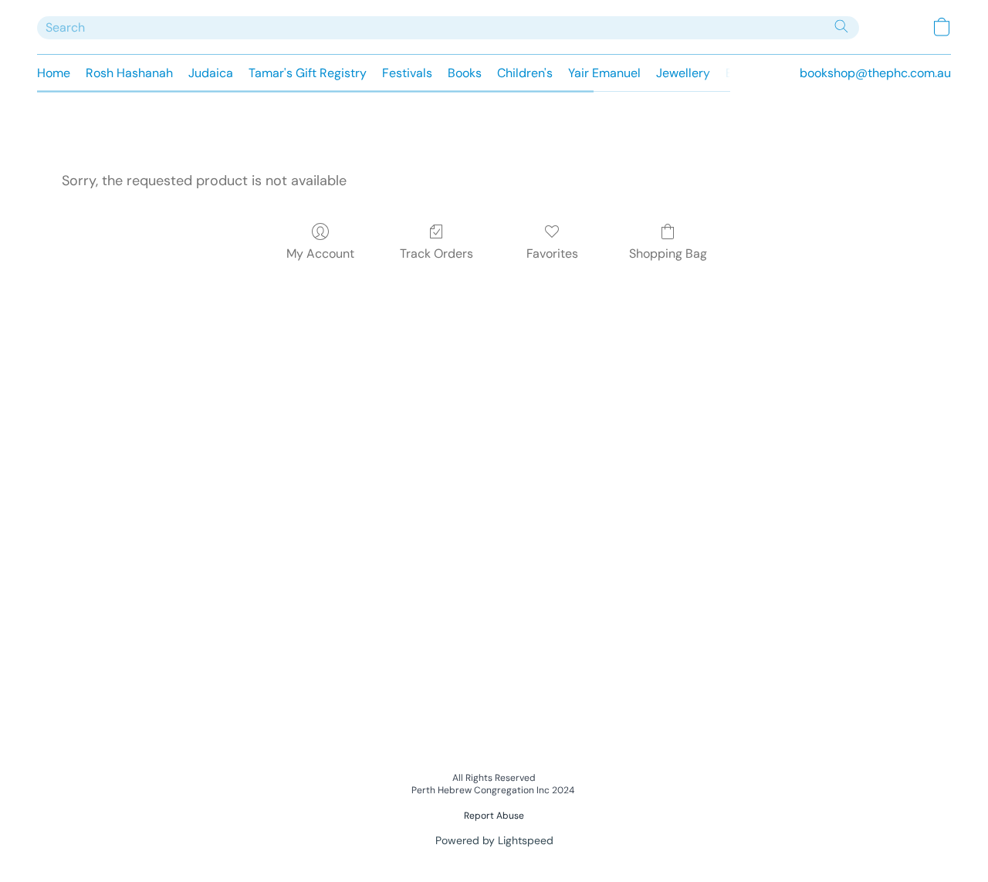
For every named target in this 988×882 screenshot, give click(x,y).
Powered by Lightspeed (494, 840)
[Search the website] (841, 26)
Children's (525, 73)
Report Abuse (494, 815)
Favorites (552, 253)
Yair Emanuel (604, 73)
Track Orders (436, 253)
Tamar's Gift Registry (308, 73)
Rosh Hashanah (129, 73)
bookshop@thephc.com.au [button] (875, 73)
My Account (320, 253)
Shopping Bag (668, 253)
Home (53, 73)
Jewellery (683, 73)
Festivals (407, 73)
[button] (941, 27)
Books (465, 73)
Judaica (210, 73)
